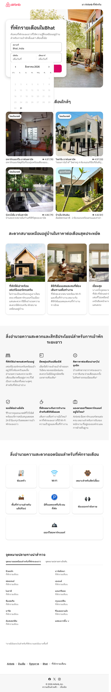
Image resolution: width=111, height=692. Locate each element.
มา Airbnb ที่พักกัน (91, 4)
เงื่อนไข (63, 687)
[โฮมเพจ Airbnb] (13, 4)
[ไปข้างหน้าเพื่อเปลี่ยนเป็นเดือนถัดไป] (49, 67)
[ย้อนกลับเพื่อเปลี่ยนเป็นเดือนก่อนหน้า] (15, 67)
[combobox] (36, 48)
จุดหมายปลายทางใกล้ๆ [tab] (56, 561)
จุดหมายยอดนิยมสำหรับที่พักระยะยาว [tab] (23, 561)
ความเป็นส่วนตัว (49, 687)
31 (21, 108)
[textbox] (23, 59)
